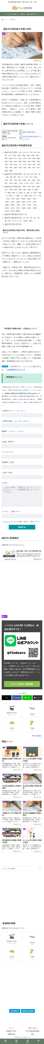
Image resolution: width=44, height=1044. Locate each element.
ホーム (11, 1028)
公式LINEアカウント (15, 369)
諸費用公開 (11, 1034)
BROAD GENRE (28, 1011)
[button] (37, 697)
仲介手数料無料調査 (32, 1031)
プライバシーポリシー (9, 521)
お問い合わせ (32, 1028)
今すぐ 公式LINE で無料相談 (22, 684)
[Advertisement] (22, 302)
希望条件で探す (11, 1031)
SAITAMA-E (15, 1011)
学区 (5, 616)
